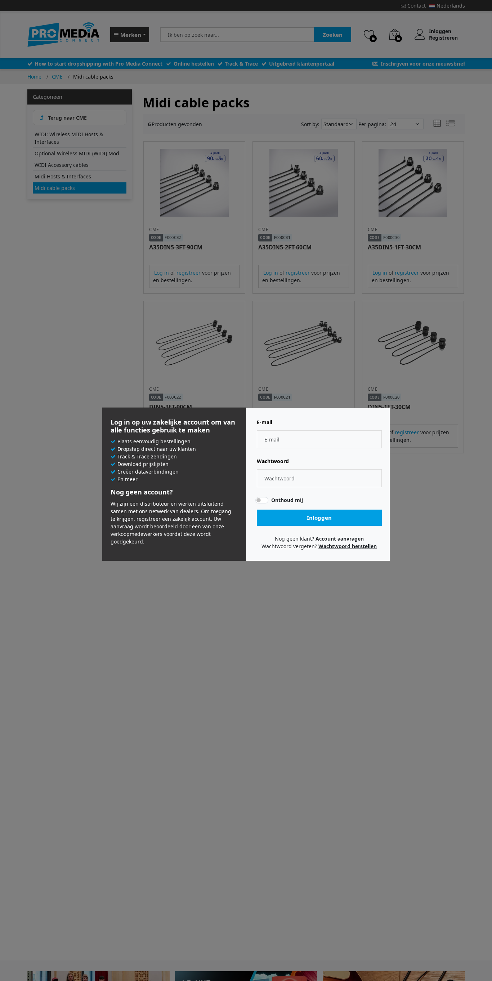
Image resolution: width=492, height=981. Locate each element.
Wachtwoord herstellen (347, 546)
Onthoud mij (287, 500)
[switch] (261, 500)
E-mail (264, 422)
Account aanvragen (340, 538)
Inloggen (319, 517)
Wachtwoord (273, 461)
